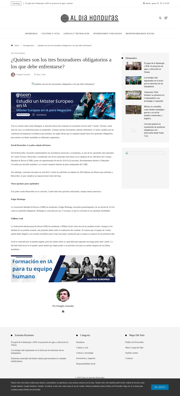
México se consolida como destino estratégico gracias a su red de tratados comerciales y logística (154, 112)
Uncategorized (18, 53)
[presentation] (23, 2)
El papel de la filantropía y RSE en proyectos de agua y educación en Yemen (50, 3)
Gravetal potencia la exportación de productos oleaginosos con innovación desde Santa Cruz (154, 130)
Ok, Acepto (159, 387)
